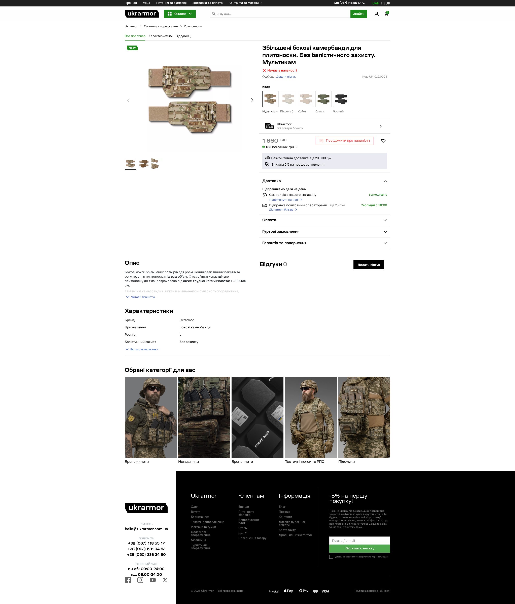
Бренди (243, 506)
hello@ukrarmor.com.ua (146, 529)
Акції (146, 3)
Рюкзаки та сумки (203, 526)
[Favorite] (383, 141)
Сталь (242, 527)
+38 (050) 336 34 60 (146, 555)
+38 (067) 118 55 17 (146, 544)
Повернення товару (252, 537)
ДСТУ (242, 532)
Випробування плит (249, 521)
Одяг (194, 506)
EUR (387, 3)
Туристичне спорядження (200, 546)
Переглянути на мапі (284, 199)
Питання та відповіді (171, 3)
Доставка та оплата (208, 3)
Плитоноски (193, 26)
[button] (142, 14)
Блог (282, 506)
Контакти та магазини (245, 3)
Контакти (285, 516)
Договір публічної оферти (292, 523)
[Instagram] (140, 580)
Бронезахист (200, 516)
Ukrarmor (131, 26)
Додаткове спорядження (200, 533)
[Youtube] (153, 580)
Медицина (198, 539)
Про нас (131, 3)
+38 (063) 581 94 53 (146, 549)
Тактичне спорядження (161, 26)
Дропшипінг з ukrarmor (295, 534)
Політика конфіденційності (372, 590)
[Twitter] (165, 580)
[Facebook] (128, 580)
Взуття (195, 511)
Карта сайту (287, 529)
